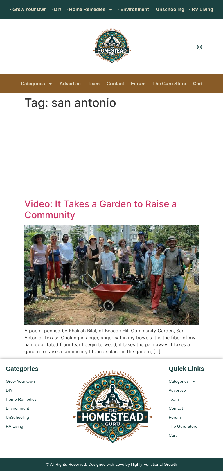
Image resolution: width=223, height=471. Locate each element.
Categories (33, 83)
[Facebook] (186, 46)
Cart (197, 83)
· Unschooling (168, 9)
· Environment (133, 9)
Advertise (70, 83)
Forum (138, 83)
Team (94, 83)
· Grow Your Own (28, 9)
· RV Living (201, 9)
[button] (13, 48)
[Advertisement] (111, 155)
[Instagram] (199, 46)
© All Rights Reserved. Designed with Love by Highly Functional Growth (111, 464)
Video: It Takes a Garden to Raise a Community (100, 209)
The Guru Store (169, 83)
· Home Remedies (85, 9)
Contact (115, 83)
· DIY (56, 9)
